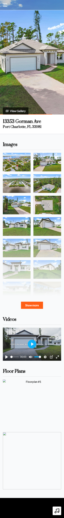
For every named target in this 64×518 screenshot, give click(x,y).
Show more (32, 305)
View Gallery (18, 111)
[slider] (14, 357)
